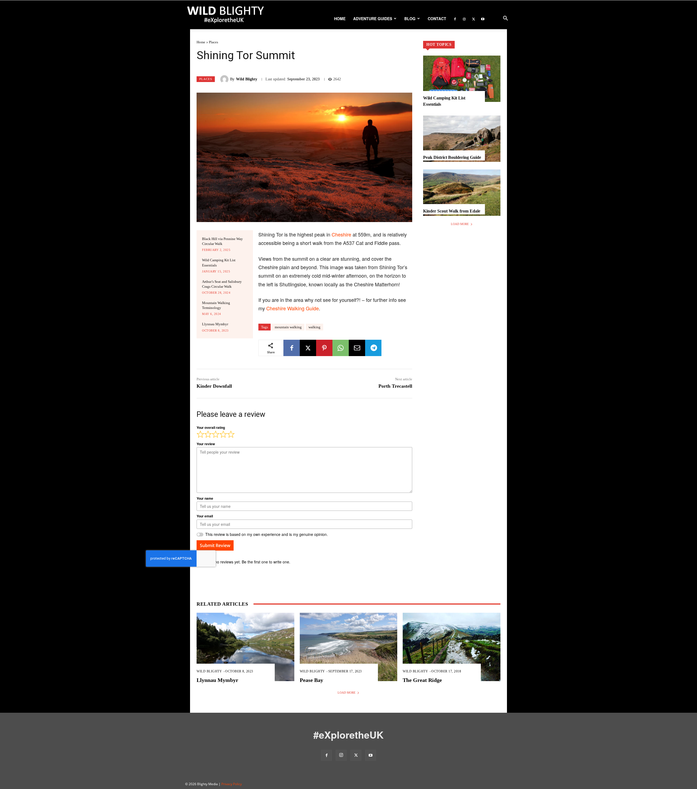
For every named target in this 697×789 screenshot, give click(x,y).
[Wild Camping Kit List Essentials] (461, 79)
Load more (460, 224)
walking (314, 327)
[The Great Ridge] (451, 647)
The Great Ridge (422, 680)
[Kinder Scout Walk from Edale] (461, 192)
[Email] (357, 348)
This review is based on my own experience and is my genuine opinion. (266, 534)
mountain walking (288, 327)
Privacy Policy (231, 784)
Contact (437, 18)
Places (213, 42)
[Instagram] (464, 18)
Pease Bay (311, 680)
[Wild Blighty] (225, 79)
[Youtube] (483, 18)
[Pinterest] (324, 348)
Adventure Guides (372, 18)
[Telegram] (373, 348)
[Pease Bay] (349, 647)
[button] (505, 19)
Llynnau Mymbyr (215, 324)
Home (340, 18)
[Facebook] (455, 18)
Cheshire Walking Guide (292, 308)
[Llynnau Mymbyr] (245, 647)
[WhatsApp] (340, 348)
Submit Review (215, 545)
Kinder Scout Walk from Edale (451, 211)
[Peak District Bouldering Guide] (461, 139)
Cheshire (341, 234)
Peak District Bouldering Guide (452, 157)
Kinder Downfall (214, 386)
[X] (473, 18)
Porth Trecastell (395, 386)
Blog (409, 18)
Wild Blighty (246, 79)
